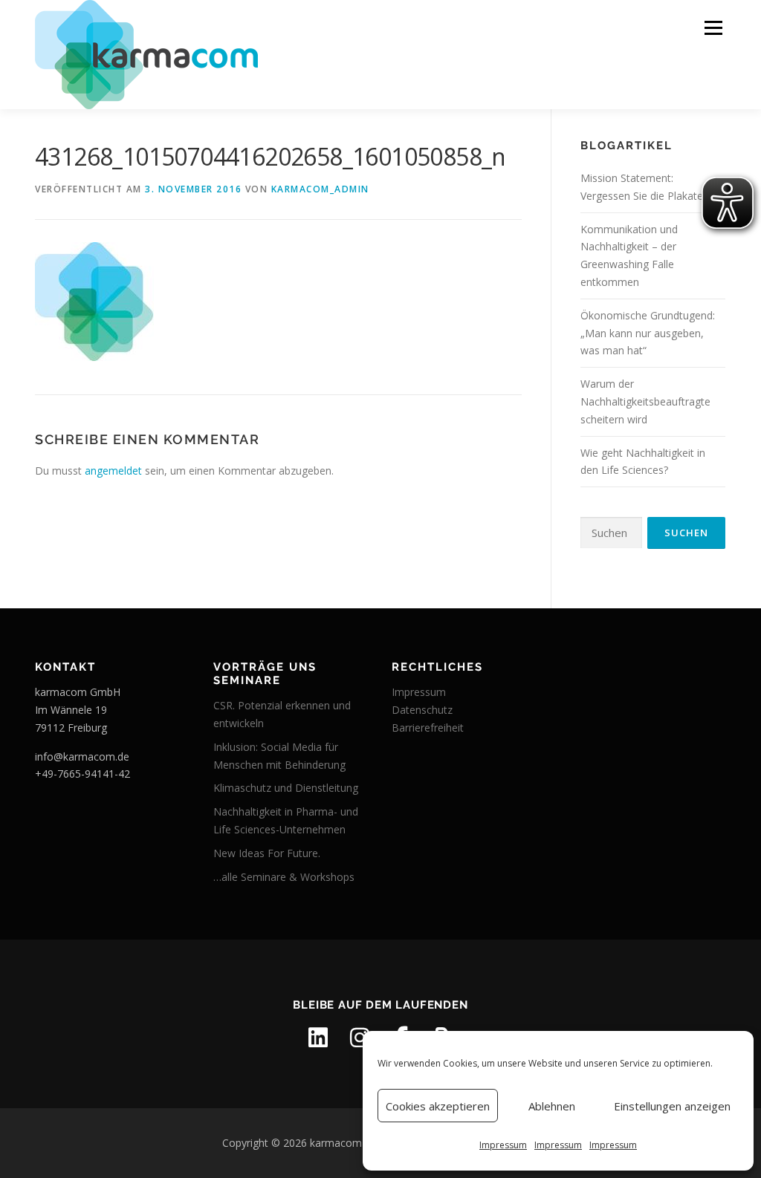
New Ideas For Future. (266, 853)
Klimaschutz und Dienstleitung (285, 788)
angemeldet (113, 470)
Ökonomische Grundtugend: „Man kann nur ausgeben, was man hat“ (647, 333)
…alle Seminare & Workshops (283, 877)
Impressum (503, 1145)
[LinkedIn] (318, 1037)
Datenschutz (422, 710)
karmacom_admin (320, 189)
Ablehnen (551, 1106)
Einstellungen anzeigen (672, 1106)
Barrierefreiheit (428, 727)
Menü (713, 28)
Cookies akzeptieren (438, 1106)
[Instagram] (360, 1037)
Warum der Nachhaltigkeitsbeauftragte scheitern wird (645, 401)
